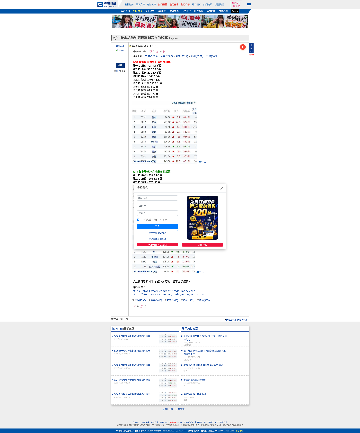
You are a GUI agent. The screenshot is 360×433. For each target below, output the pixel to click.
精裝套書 (174, 11)
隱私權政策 (188, 422)
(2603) (169, 56)
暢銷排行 (162, 11)
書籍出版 (163, 422)
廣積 (208, 56)
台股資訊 (125, 11)
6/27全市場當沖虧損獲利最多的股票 (132, 381)
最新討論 (129, 4)
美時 (147, 56)
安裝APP (136, 422)
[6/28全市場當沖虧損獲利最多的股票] (168, 368)
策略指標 (223, 11)
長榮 (153, 300)
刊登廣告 (173, 422)
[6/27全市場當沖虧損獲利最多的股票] (168, 383)
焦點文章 (151, 4)
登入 (157, 226)
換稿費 (251, 54)
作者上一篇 (231, 319)
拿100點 (236, 5)
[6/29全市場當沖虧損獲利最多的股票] (168, 354)
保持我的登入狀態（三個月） (154, 219)
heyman (173, 38)
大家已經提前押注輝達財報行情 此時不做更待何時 (205, 340)
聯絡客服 (202, 245)
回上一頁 (169, 409)
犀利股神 (196, 4)
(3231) (199, 56)
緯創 (193, 56)
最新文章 (140, 4)
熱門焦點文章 (190, 328)
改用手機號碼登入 (157, 232)
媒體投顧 (219, 4)
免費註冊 (236, 2)
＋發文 (251, 47)
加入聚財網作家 (221, 422)
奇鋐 (178, 56)
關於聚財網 (208, 422)
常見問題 (198, 422)
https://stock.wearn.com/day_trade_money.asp (163, 291)
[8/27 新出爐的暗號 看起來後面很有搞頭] (238, 363)
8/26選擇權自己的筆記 (195, 382)
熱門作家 (174, 4)
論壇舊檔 (145, 422)
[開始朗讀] (243, 47)
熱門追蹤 (207, 4)
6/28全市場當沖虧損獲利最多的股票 (132, 366)
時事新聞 (210, 11)
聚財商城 (137, 11)
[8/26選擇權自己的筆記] (238, 378)
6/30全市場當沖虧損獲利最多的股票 (132, 337)
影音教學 (186, 11)
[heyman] (120, 54)
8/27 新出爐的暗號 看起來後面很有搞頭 (203, 367)
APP (118, 71)
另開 (203, 162)
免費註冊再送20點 (157, 244)
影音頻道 (198, 11)
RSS (180, 422)
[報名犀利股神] (180, 20)
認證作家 (154, 422)
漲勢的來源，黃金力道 (195, 396)
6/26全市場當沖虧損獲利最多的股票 (132, 395)
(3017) (184, 56)
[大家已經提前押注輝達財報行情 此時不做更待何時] (238, 334)
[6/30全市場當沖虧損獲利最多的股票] (168, 339)
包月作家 (185, 4)
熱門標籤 (162, 4)
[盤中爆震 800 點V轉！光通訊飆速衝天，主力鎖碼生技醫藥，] (238, 349)
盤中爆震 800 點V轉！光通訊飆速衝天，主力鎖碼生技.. (205, 355)
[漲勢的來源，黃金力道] (238, 392)
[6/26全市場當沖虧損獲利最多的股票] (168, 397)
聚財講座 (149, 11)
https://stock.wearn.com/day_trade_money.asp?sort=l (168, 294)
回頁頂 (181, 409)
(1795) (154, 56)
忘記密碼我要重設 (157, 239)
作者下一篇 (242, 319)
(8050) (215, 56)
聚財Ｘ (235, 11)
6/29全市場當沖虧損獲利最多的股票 (132, 352)
